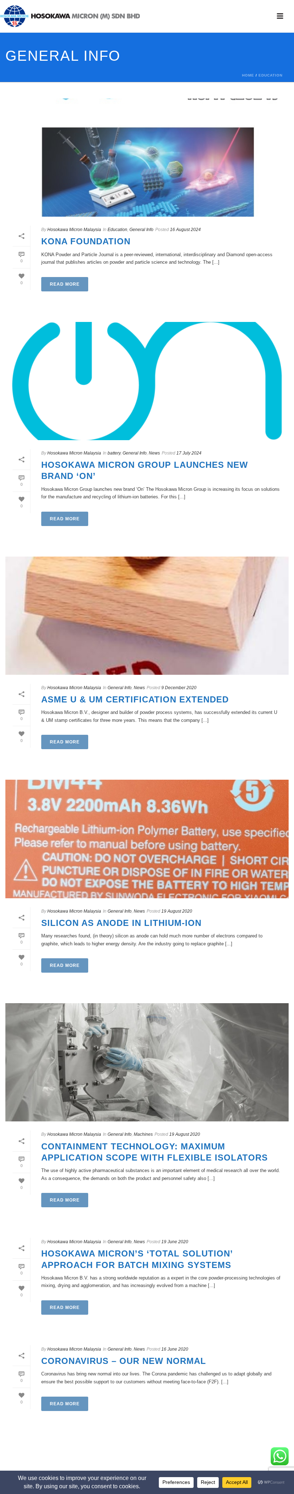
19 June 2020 (174, 1241)
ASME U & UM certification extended (135, 699)
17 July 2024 (188, 453)
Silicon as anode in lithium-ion (121, 923)
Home (248, 75)
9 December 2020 (178, 687)
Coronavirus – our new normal (123, 1361)
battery (114, 453)
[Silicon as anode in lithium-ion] (147, 839)
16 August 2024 (185, 229)
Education (271, 75)
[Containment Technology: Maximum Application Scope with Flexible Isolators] (147, 1062)
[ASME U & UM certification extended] (147, 616)
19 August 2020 (176, 911)
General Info (141, 229)
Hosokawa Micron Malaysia (74, 229)
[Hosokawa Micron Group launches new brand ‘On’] (147, 381)
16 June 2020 (174, 1349)
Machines (143, 1134)
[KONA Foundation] (147, 157)
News (154, 453)
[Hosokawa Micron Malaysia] (70, 16)
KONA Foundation (86, 241)
